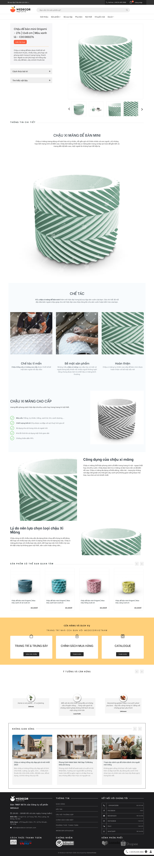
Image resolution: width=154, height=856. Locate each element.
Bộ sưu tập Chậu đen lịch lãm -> (18, 2)
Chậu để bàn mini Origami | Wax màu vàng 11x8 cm (127, 601)
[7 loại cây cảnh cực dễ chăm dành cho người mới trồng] (122, 747)
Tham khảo (77, 654)
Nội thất (88, 16)
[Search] (126, 10)
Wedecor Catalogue (65, 830)
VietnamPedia (91, 853)
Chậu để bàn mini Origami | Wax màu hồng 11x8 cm (93, 601)
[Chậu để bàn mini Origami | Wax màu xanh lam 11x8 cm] (60, 583)
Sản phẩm (55, 16)
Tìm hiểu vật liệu (20, 80)
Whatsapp (125, 831)
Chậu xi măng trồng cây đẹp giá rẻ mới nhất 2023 (32, 763)
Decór (110, 16)
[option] (105, 61)
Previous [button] (69, 108)
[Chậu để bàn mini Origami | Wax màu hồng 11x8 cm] (94, 583)
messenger (125, 816)
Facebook (125, 810)
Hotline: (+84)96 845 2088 (117, 2)
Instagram (125, 821)
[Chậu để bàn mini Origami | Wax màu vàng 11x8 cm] (129, 583)
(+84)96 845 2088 (136, 851)
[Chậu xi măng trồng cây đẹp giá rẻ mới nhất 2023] (32, 747)
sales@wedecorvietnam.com (24, 827)
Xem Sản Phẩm (31, 654)
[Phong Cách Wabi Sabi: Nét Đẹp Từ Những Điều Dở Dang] (77, 747)
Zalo (125, 826)
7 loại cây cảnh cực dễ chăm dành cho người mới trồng (122, 763)
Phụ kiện (78, 16)
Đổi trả (59, 809)
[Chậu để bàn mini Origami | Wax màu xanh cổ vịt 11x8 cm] (25, 583)
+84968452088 (125, 805)
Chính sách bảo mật (65, 820)
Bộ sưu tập (68, 16)
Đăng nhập (138, 2)
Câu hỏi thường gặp (65, 814)
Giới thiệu (44, 16)
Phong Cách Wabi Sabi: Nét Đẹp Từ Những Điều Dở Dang (76, 763)
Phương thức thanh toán (67, 825)
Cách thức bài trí (20, 71)
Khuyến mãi (100, 16)
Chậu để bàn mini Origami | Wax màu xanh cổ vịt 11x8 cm (23, 601)
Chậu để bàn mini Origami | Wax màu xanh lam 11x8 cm (58, 601)
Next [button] (142, 110)
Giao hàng (60, 804)
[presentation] (137, 564)
